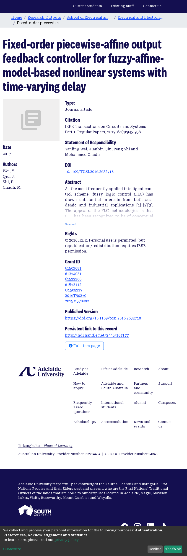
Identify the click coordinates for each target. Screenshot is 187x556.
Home (16, 17)
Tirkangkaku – (45, 446)
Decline (155, 549)
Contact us (152, 6)
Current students (87, 6)
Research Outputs (44, 17)
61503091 (73, 268)
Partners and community (143, 388)
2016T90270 (75, 295)
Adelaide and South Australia (114, 386)
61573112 (73, 285)
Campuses (167, 402)
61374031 (73, 274)
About (163, 369)
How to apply (79, 386)
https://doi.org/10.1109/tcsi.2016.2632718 (103, 318)
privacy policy (66, 540)
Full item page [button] (86, 346)
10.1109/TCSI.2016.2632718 (89, 172)
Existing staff (122, 6)
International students (112, 405)
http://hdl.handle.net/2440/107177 (97, 335)
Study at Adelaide (80, 371)
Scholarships (84, 422)
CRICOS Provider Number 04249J (132, 454)
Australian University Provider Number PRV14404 (59, 454)
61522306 (73, 279)
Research (141, 369)
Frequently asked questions (82, 407)
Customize (12, 549)
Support (165, 383)
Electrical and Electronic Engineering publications (140, 17)
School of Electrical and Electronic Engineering (89, 17)
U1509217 (73, 290)
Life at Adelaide (114, 369)
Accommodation (114, 422)
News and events (142, 424)
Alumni (140, 402)
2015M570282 (77, 301)
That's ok (173, 549)
